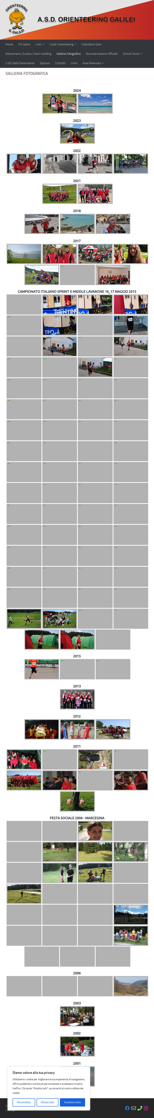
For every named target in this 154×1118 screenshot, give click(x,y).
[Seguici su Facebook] (127, 1108)
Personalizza (24, 1102)
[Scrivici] (133, 1108)
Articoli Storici (131, 53)
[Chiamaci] (139, 1108)
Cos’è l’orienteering (61, 44)
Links (74, 63)
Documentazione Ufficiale (102, 53)
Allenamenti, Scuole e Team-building (28, 53)
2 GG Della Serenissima (20, 63)
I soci (38, 44)
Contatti (60, 63)
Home (9, 44)
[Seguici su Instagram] (146, 1108)
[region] (49, 1088)
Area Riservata (92, 63)
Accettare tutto (72, 1102)
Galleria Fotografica (69, 53)
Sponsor (45, 63)
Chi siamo (24, 44)
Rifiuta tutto (47, 1102)
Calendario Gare (91, 44)
